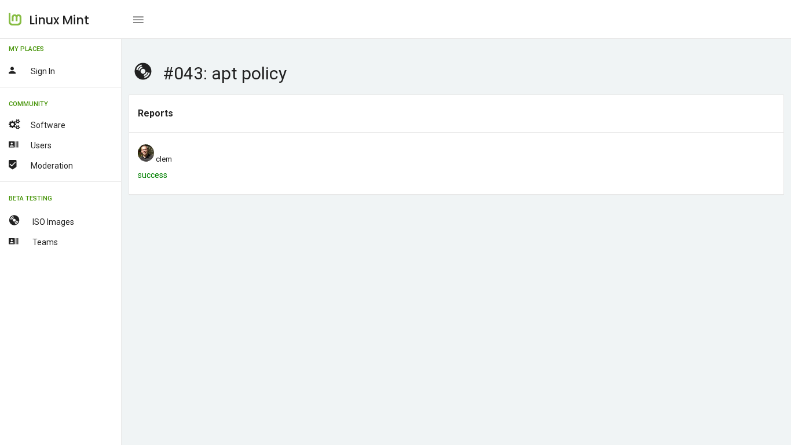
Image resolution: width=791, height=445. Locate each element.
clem (164, 159)
